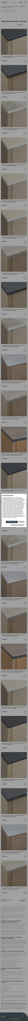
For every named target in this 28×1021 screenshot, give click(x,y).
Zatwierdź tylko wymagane (17, 525)
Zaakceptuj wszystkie (12, 521)
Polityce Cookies (13, 517)
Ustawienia (21, 521)
